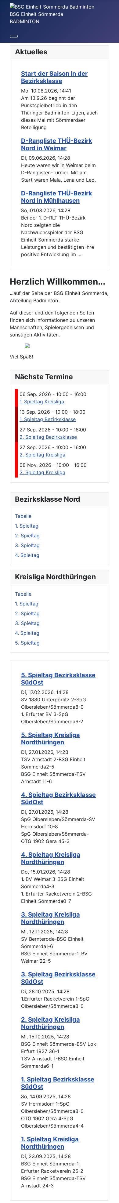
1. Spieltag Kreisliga (42, 401)
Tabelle (23, 516)
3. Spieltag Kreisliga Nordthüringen (50, 918)
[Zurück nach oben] (111, 1195)
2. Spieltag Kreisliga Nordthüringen (50, 1023)
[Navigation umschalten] (14, 36)
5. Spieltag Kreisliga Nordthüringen (50, 738)
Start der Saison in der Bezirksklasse (54, 77)
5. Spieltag (27, 643)
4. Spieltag (27, 555)
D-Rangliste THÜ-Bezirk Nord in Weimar (56, 144)
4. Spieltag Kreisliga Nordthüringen (50, 858)
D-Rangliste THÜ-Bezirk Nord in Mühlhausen (56, 197)
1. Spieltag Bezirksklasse (48, 419)
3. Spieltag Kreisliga (42, 472)
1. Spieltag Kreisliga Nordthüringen (50, 1143)
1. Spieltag (26, 526)
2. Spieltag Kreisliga (42, 455)
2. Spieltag (27, 535)
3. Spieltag (27, 545)
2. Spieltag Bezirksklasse (48, 437)
